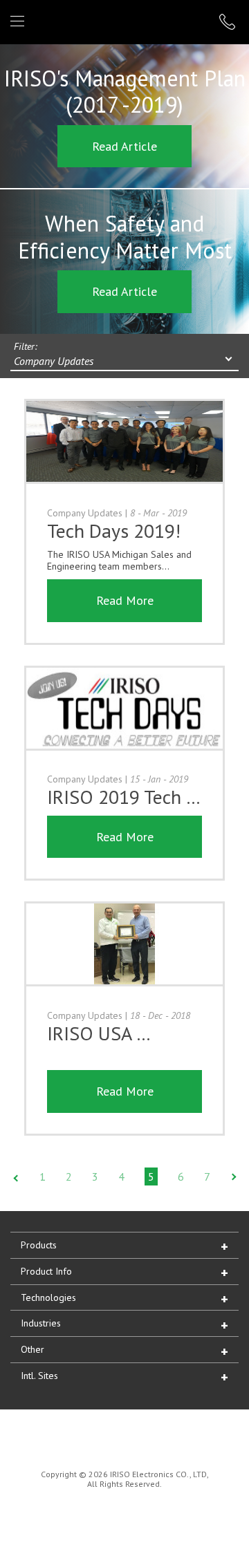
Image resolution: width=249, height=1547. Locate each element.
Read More (125, 600)
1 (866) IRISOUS (229, 22)
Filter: (25, 346)
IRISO (122, 21)
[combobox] (124, 362)
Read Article (124, 146)
